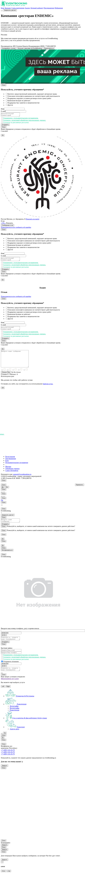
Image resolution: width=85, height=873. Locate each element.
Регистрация (10, 457)
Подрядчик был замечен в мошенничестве (24, 103)
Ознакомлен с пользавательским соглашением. (20, 118)
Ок (2, 500)
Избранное (59, 8)
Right (8, 686)
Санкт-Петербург (11, 470)
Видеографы (14, 708)
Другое (10, 105)
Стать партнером (17, 8)
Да (3, 487)
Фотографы (14, 706)
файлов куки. (48, 384)
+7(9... (3, 223)
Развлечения (14, 710)
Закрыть (4, 765)
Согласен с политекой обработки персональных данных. (24, 120)
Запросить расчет (10, 10)
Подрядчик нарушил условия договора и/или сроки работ (29, 98)
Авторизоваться (7, 550)
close (3, 871)
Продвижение (49, 8)
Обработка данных (12, 468)
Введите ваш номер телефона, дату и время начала (20, 628)
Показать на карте (32, 219)
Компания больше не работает (19, 101)
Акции (27, 8)
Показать (9, 223)
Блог (2, 8)
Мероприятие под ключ (10, 679)
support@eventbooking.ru (22, 474)
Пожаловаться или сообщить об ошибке (16, 227)
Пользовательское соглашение (16, 462)
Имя (2, 109)
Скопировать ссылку (9, 48)
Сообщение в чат (7, 225)
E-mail (3, 111)
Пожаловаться (49, 48)
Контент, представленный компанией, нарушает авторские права (32, 94)
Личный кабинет (36, 8)
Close (3, 85)
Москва (8, 466)
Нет (7, 487)
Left (3, 686)
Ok (3, 135)
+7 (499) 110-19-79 (8, 750)
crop (8, 871)
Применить (79, 485)
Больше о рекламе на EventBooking (30, 48)
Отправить (5, 125)
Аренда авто (14, 729)
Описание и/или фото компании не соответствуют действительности (34, 96)
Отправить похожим (11, 661)
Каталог (8, 8)
